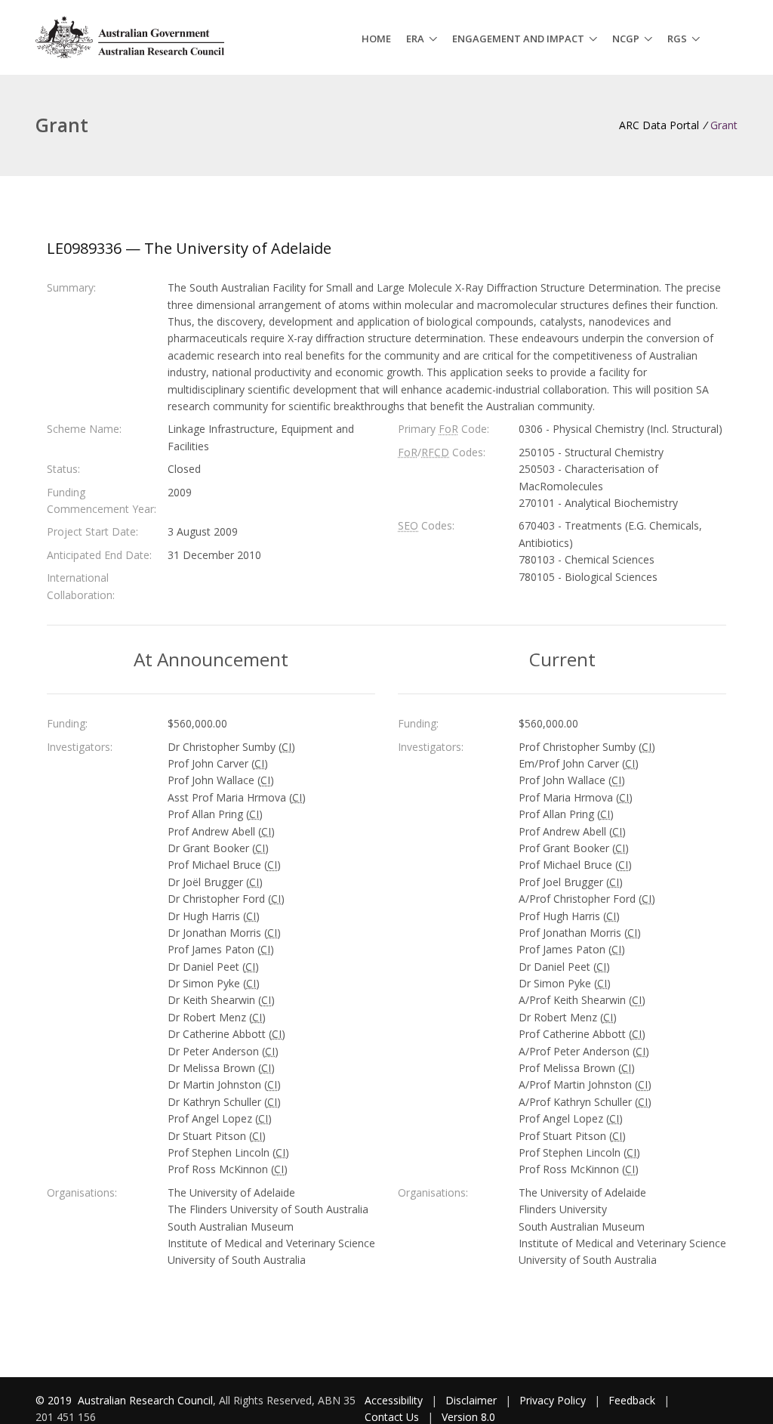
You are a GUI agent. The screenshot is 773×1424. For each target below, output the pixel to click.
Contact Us (392, 1417)
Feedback (631, 1400)
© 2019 (55, 1400)
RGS (677, 38)
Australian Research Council (145, 1400)
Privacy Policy (552, 1400)
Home (376, 38)
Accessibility (394, 1400)
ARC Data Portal (659, 125)
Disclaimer (471, 1400)
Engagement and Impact (518, 38)
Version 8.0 (468, 1417)
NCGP (625, 38)
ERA (415, 38)
